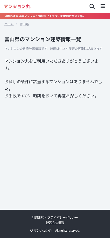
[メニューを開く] (103, 6)
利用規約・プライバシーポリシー (55, 217)
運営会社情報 (55, 222)
